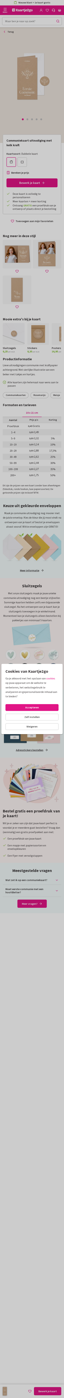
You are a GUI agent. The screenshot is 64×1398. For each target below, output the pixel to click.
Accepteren (32, 707)
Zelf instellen (32, 717)
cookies (50, 678)
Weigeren (32, 726)
